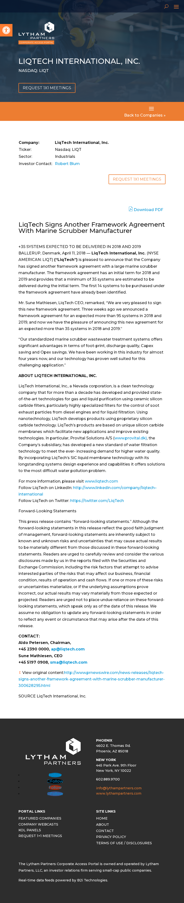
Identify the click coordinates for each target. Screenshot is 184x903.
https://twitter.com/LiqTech (97, 500)
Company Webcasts (38, 824)
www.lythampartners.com (118, 793)
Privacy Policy (111, 837)
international (30, 494)
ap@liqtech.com (68, 649)
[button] (6, 30)
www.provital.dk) (131, 438)
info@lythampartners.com (119, 788)
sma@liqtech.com (68, 662)
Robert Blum (67, 163)
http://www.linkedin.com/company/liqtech (114, 487)
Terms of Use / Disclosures (124, 843)
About (102, 825)
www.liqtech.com (101, 481)
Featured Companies (39, 818)
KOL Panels (29, 830)
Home (102, 818)
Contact (105, 831)
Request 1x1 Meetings (47, 88)
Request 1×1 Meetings (40, 836)
